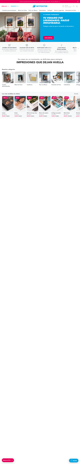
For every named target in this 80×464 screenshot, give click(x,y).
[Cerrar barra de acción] (77, 1)
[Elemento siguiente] (77, 10)
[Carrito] (77, 6)
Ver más (76, 93)
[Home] (40, 6)
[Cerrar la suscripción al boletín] (12, 460)
